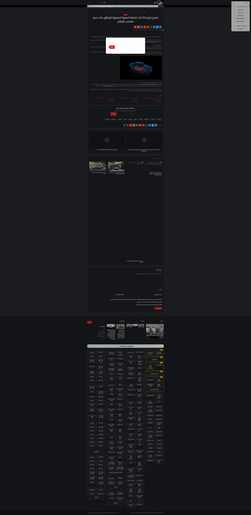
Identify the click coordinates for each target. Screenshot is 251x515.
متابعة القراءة (125, 51)
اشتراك (111, 47)
